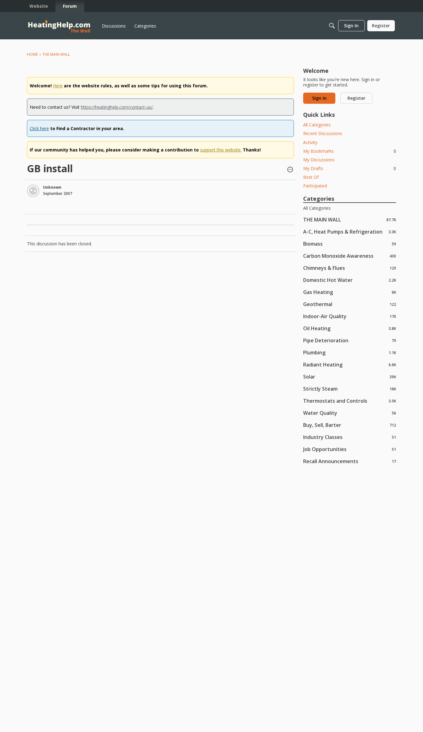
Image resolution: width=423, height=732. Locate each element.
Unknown (52, 187)
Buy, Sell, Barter (349, 425)
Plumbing (349, 352)
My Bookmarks (349, 151)
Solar (349, 376)
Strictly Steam (349, 388)
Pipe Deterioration (349, 340)
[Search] (332, 25)
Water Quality (349, 413)
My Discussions (318, 160)
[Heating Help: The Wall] (59, 26)
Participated (315, 186)
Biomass (349, 243)
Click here (39, 128)
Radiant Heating (349, 364)
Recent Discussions (322, 133)
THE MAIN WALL (349, 219)
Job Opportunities (349, 449)
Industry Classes (349, 437)
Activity (310, 142)
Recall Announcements (349, 461)
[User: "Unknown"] (33, 191)
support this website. (221, 150)
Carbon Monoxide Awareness (349, 255)
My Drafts (349, 168)
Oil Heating (349, 328)
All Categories (317, 125)
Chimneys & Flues (349, 268)
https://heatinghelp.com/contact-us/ (117, 107)
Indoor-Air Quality (349, 316)
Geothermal (349, 304)
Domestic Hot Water (349, 280)
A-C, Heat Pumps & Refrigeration (349, 231)
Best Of (311, 177)
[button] (290, 170)
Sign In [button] (319, 98)
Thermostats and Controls (349, 400)
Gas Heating (349, 292)
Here (58, 86)
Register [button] (356, 98)
